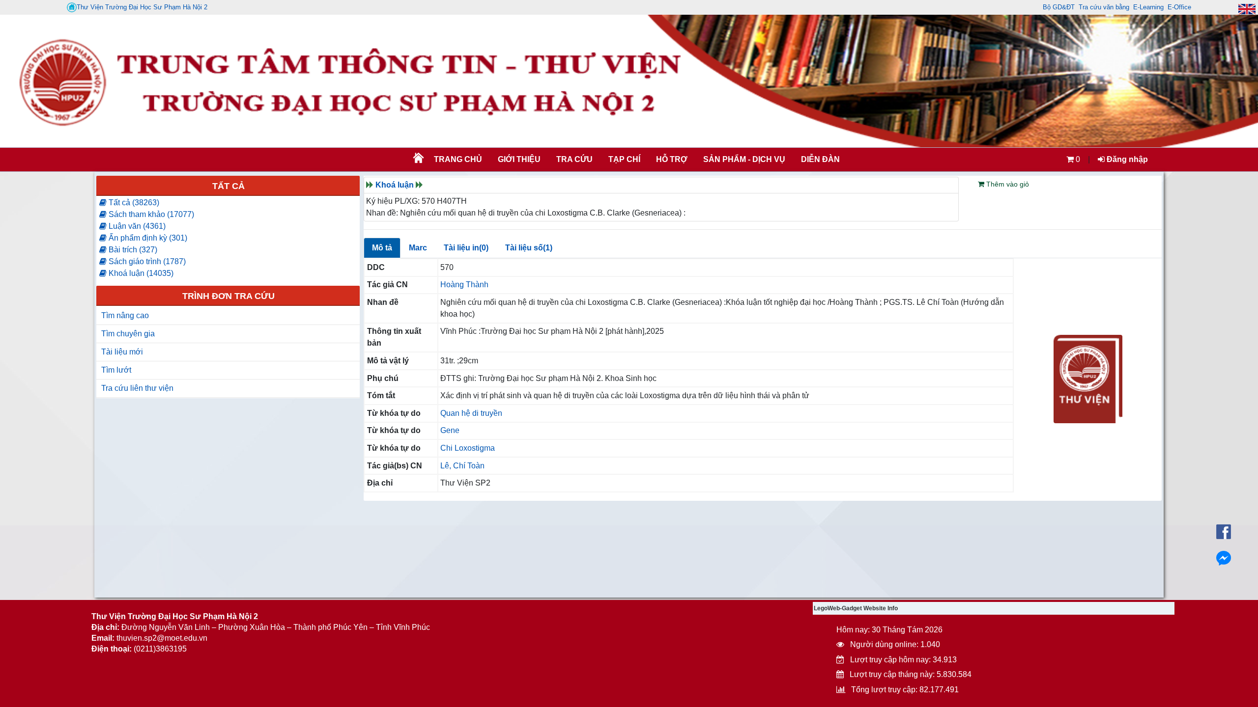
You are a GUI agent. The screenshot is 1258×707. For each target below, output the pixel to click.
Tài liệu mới (122, 352)
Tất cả (228, 186)
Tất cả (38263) (133, 202)
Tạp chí (624, 159)
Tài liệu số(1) (528, 248)
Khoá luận (394, 185)
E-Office (1179, 7)
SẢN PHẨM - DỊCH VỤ (743, 159)
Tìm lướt (116, 370)
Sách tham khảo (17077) (150, 214)
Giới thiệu (519, 159)
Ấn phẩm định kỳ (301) (147, 238)
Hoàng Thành (464, 284)
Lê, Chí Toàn (462, 466)
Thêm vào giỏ (1006, 184)
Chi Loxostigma (467, 448)
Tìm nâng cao (125, 315)
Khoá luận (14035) (140, 273)
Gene (449, 430)
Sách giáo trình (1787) (146, 261)
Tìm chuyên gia (128, 333)
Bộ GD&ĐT (1059, 7)
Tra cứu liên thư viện (137, 388)
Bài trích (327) (132, 249)
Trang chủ (458, 159)
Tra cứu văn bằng (1104, 7)
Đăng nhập (1126, 159)
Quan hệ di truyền (471, 413)
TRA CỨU (574, 159)
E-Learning (1148, 7)
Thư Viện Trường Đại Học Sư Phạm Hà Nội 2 (142, 7)
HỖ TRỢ (671, 159)
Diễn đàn (820, 159)
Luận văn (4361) (136, 226)
